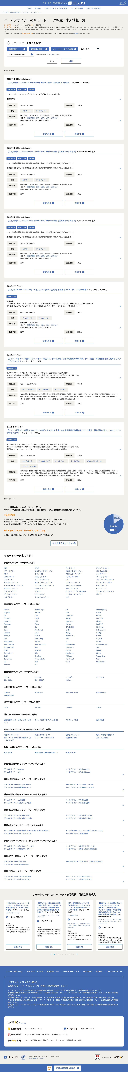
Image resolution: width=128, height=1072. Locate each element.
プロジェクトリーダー (29, 466)
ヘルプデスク (9, 597)
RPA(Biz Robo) (40, 644)
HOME (30, 8)
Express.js (69, 621)
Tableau (69, 656)
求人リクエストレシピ (35, 971)
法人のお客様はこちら (71, 971)
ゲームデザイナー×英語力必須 (15, 861)
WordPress (100, 661)
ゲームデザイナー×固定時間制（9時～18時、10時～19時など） (27, 830)
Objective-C (70, 635)
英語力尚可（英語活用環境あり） (47, 752)
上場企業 (7, 692)
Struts (98, 653)
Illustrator (100, 627)
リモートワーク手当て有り (44, 737)
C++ (36, 615)
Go (36, 627)
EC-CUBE (99, 618)
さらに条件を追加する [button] (17, 54)
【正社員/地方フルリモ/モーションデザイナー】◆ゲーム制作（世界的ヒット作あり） (42, 152)
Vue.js (68, 661)
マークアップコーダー (74, 585)
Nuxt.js (37, 635)
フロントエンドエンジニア (44, 585)
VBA (36, 661)
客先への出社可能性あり (105, 735)
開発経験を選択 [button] (36, 49)
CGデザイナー (26, 111)
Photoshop (39, 638)
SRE (67, 579)
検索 (71, 61)
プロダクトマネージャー (74, 571)
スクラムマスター (102, 571)
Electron (7, 621)
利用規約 (99, 971)
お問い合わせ (87, 971)
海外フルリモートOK (42, 735)
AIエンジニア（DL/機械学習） (76, 591)
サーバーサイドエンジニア (13, 585)
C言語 (37, 618)
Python (37, 641)
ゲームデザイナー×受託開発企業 (78, 803)
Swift (6, 656)
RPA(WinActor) (101, 644)
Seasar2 (38, 650)
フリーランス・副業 (76, 8)
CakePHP (69, 615)
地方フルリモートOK (11, 735)
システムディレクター (104, 582)
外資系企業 (39, 692)
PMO (6, 574)
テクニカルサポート (42, 597)
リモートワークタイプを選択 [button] (63, 49)
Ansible (37, 612)
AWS (67, 612)
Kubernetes (100, 630)
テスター (38, 591)
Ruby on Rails (9, 647)
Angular (7, 612)
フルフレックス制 (72, 720)
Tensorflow (100, 656)
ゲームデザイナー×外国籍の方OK (16, 864)
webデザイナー (102, 574)
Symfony (38, 656)
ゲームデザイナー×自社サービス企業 (17, 803)
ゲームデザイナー (53, 54)
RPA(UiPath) (70, 644)
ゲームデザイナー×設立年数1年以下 (17, 815)
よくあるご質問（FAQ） (15, 971)
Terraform (8, 659)
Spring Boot (8, 653)
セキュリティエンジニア (43, 582)
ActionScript (39, 609)
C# (5, 615)
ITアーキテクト (9, 571)
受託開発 (31, 89)
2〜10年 (38, 707)
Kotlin (68, 630)
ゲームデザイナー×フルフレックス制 (17, 833)
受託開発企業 (101, 692)
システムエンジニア (73, 582)
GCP (5, 627)
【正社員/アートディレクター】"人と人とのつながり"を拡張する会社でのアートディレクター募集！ (47, 290)
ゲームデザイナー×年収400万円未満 (17, 876)
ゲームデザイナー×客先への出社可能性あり (82, 849)
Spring (98, 650)
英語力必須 (8, 752)
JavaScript (39, 630)
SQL (36, 653)
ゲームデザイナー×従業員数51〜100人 (80, 787)
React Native (9, 644)
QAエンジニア (101, 588)
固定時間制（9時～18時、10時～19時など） (43, 118)
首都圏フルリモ (22, 89)
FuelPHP (99, 624)
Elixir (36, 621)
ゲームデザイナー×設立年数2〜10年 (79, 815)
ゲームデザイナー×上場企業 (14, 800)
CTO (5, 568)
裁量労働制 (100, 720)
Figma (98, 621)
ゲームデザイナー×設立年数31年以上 (79, 818)
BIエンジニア (39, 594)
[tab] (54, 954)
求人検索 (38, 8)
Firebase (7, 624)
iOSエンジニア (101, 585)
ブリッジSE (39, 574)
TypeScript (70, 659)
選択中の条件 (41, 54)
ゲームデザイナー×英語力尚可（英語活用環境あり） (85, 861)
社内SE (99, 594)
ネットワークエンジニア (105, 579)
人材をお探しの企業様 (93, 8)
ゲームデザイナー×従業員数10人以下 (17, 784)
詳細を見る (47, 134)
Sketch (68, 650)
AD (67, 609)
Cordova (7, 618)
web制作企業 (9, 695)
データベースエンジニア (74, 594)
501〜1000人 (39, 680)
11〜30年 (69, 707)
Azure (98, 612)
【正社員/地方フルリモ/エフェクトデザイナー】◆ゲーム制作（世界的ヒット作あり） (42, 221)
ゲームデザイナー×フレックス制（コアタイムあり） (85, 830)
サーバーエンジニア (11, 582)
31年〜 (98, 707)
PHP (67, 638)
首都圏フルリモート (73, 735)
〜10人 (6, 677)
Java (6, 630)
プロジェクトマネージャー (95, 461)
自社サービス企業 (72, 692)
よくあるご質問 (62, 8)
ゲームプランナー (44, 318)
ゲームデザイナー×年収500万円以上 (17, 879)
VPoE (37, 568)
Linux (37, 633)
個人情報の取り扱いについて (36, 1058)
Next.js (99, 633)
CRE (67, 597)
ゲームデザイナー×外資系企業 (77, 800)
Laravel (7, 633)
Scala (6, 650)
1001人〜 (69, 680)
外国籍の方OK (71, 752)
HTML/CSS (70, 627)
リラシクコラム (49, 8)
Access (6, 609)
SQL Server (70, 653)
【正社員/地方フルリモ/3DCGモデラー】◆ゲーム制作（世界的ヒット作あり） (39, 82)
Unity (98, 659)
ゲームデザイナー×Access (14, 769)
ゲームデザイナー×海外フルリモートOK (80, 846)
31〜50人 (69, 677)
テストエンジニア (10, 591)
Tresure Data (40, 659)
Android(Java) (101, 609)
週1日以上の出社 (102, 737)
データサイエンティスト (105, 591)
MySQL (68, 633)
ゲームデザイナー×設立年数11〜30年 (18, 818)
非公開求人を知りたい (62, 543)
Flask (37, 624)
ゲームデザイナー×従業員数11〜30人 (79, 784)
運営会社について (53, 971)
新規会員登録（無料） (66, 1068)
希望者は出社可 (71, 737)
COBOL (99, 615)
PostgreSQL (8, 641)
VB (5, 661)
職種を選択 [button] (13, 49)
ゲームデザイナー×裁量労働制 (77, 833)
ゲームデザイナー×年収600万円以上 (79, 879)
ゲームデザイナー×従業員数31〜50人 (18, 787)
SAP (97, 647)
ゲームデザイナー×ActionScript (77, 769)
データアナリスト (10, 594)
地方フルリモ (11, 89)
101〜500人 (8, 680)
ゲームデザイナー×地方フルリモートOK (19, 846)
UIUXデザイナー (10, 577)
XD (36, 664)
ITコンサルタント (102, 568)
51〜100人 (100, 677)
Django (68, 618)
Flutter (68, 624)
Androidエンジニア (11, 588)
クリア (52, 61)
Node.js (7, 635)
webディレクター (28, 461)
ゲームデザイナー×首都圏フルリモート (18, 849)
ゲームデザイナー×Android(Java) (78, 772)
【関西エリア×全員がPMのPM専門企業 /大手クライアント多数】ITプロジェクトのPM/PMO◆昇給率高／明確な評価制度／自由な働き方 (49, 907)
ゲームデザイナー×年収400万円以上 (79, 876)
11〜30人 (38, 677)
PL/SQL (99, 638)
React (98, 641)
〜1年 (6, 707)
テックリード (70, 568)
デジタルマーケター (73, 577)
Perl (5, 638)
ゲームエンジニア (28, 390)
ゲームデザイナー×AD (12, 772)
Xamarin (7, 664)
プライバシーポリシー (114, 971)
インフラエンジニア (42, 579)
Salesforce (70, 647)
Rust (36, 647)
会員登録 (75, 33)
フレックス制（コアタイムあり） (47, 720)
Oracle (98, 635)
